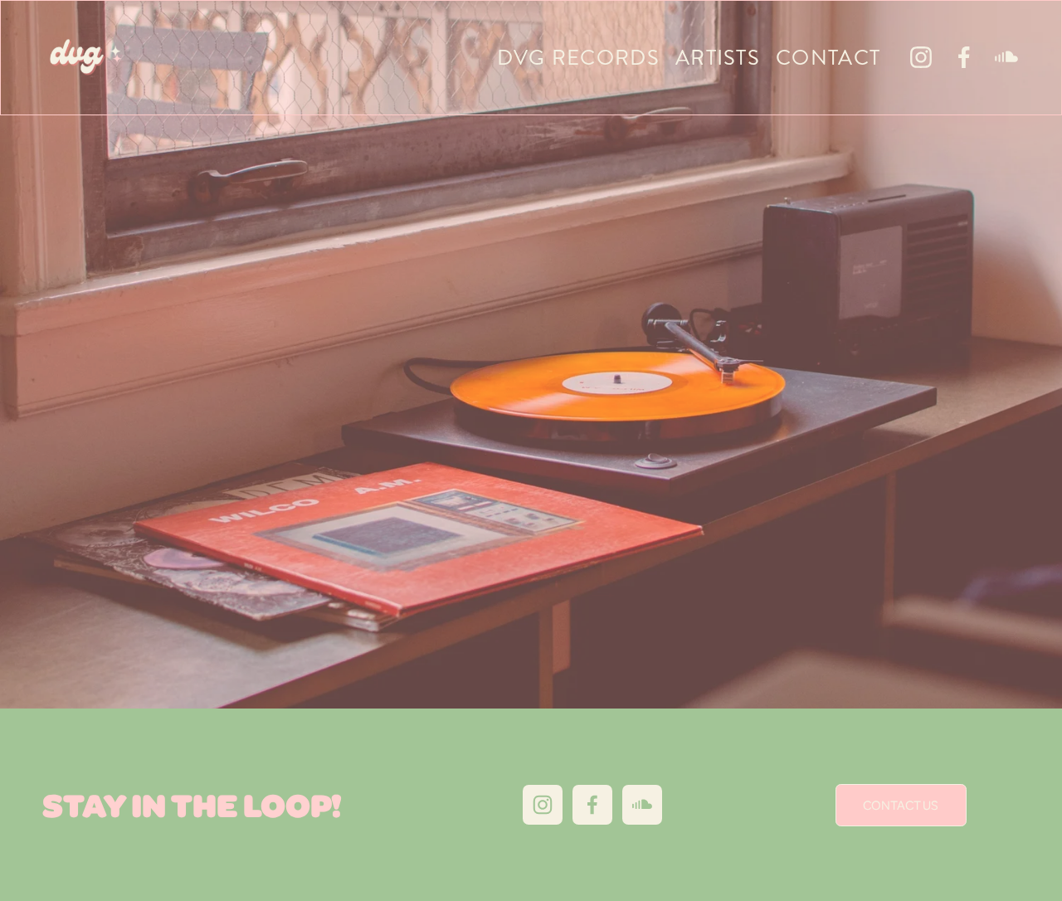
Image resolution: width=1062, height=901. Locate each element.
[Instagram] (921, 57)
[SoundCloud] (1006, 57)
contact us (900, 804)
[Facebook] (964, 57)
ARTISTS (717, 57)
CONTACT (828, 57)
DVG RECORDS (578, 57)
